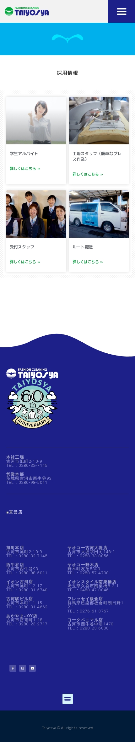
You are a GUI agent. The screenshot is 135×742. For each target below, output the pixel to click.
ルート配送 (83, 247)
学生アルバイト (24, 153)
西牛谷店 (15, 564)
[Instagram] (22, 668)
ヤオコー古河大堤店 (88, 547)
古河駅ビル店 (19, 598)
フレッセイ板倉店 (85, 598)
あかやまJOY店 (22, 615)
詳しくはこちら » (25, 168)
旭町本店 (15, 547)
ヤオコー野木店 (83, 564)
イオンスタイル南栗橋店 (92, 581)
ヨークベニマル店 (85, 619)
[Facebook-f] (12, 668)
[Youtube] (32, 668)
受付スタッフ (22, 247)
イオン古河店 (19, 581)
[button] (121, 11)
